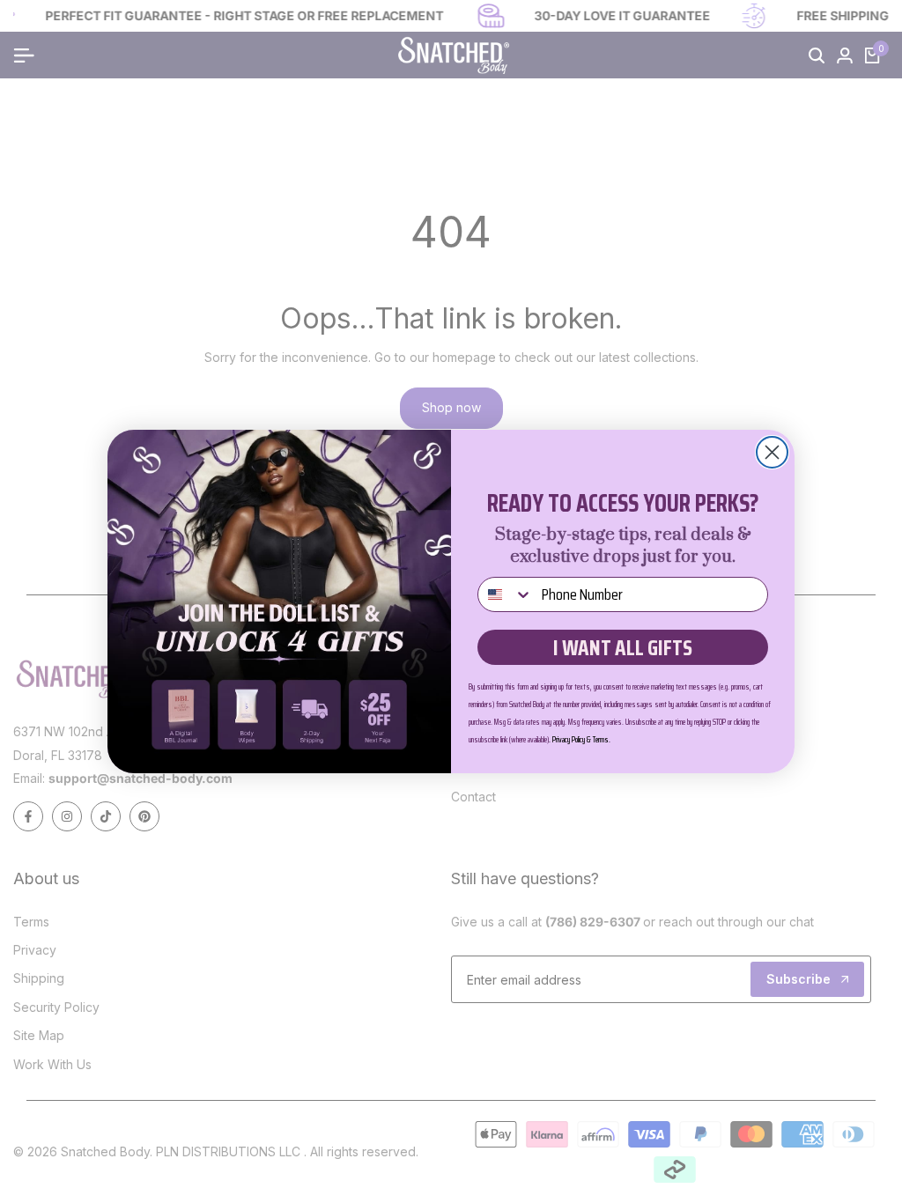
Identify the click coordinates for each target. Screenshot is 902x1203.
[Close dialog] (772, 452)
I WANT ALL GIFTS (622, 648)
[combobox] (505, 594)
